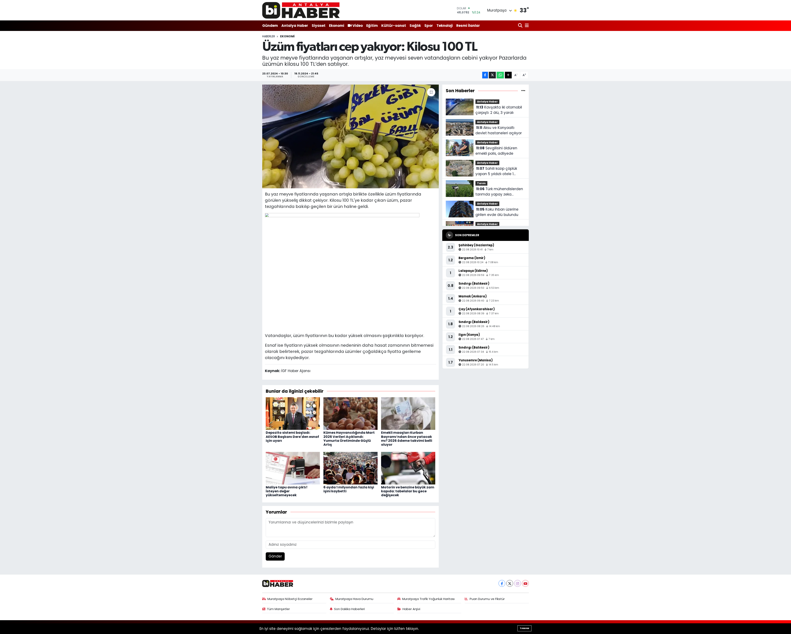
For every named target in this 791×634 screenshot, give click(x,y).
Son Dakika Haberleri (349, 609)
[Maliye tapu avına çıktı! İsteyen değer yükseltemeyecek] (293, 467)
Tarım (481, 183)
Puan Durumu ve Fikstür (487, 599)
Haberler (268, 36)
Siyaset (318, 25)
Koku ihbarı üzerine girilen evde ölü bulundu (496, 212)
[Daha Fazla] (508, 75)
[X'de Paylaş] (492, 75)
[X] (509, 583)
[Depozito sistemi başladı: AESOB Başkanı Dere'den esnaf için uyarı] (293, 413)
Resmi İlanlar (468, 25)
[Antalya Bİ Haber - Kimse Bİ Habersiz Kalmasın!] (301, 10)
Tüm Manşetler (278, 609)
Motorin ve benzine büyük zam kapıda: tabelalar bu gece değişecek (407, 491)
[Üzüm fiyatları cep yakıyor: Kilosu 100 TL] (350, 136)
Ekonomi (336, 25)
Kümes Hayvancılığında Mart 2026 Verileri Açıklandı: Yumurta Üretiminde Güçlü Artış (349, 438)
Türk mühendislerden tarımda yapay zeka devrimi (499, 191)
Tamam (524, 628)
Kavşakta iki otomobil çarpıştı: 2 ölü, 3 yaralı (498, 110)
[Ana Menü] (526, 25)
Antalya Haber (294, 25)
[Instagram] (517, 583)
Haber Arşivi (411, 609)
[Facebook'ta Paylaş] (485, 75)
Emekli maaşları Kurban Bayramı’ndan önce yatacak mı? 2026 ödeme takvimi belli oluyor (406, 438)
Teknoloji (444, 25)
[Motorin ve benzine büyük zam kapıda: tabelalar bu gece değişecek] (408, 467)
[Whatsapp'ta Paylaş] (500, 75)
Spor (428, 25)
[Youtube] (525, 583)
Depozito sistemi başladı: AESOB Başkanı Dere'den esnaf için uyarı (292, 436)
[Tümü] (523, 90)
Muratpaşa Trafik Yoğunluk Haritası (428, 599)
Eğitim (372, 25)
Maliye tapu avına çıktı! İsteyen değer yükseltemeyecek (287, 491)
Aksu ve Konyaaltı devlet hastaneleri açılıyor (498, 130)
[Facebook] (501, 583)
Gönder (275, 556)
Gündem (270, 25)
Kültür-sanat (393, 25)
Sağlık (415, 25)
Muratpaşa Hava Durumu (354, 599)
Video (357, 25)
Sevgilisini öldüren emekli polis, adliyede (496, 151)
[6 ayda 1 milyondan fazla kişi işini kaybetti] (350, 467)
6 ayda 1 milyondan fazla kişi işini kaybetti (348, 489)
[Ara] (520, 25)
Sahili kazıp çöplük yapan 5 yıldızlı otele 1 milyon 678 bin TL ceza (496, 171)
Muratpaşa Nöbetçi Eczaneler (289, 599)
